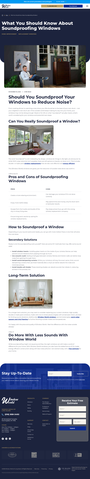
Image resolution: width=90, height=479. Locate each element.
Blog (7, 15)
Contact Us (30, 434)
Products (30, 398)
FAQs (28, 427)
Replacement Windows (27, 34)
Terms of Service (32, 472)
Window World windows (47, 317)
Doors (29, 405)
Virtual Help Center (30, 430)
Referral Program (47, 414)
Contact (45, 420)
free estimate (74, 349)
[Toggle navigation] (87, 6)
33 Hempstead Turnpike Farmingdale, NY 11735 (9, 419)
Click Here (60, 1)
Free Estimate (73, 6)
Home (2, 15)
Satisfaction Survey (30, 438)
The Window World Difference (46, 402)
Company (45, 398)
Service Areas (45, 411)
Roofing (29, 411)
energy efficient (69, 163)
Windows (29, 402)
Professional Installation (45, 407)
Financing (44, 468)
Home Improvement (9, 34)
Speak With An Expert (46, 424)
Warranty (29, 424)
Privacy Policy (24, 472)
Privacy (51, 468)
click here (82, 379)
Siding (29, 408)
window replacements (32, 163)
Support (30, 420)
